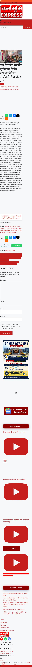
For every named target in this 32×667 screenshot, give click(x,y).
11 (2, 651)
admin (5, 89)
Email (2, 309)
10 (1, 651)
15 (10, 651)
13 (6, 651)
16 (12, 651)
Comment (3, 280)
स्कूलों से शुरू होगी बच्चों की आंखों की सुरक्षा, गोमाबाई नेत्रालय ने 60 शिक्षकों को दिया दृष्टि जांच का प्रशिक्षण (15, 604)
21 (8, 653)
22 (10, 653)
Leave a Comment (13, 89)
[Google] (9, 638)
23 (12, 653)
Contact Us (3, 622)
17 (1, 653)
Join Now (17, 246)
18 (3, 653)
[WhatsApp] (6, 115)
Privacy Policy (4, 628)
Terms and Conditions (7, 630)
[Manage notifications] (3, 663)
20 (7, 653)
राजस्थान (2, 84)
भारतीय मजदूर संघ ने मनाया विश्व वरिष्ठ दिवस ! (14, 609)
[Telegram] (10, 115)
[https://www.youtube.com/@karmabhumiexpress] (1, 638)
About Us (3, 625)
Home (2, 620)
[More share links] (6, 118)
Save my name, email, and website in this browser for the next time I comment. (11, 326)
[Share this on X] (17, 115)
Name (2, 301)
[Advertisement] (11, 39)
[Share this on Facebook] (14, 115)
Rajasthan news (10, 250)
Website (2, 316)
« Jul (1, 660)
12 (4, 651)
